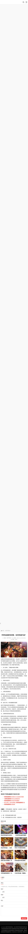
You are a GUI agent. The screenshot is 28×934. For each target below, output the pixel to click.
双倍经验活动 (6, 811)
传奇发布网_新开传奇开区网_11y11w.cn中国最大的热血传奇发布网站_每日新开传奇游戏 (6, 2)
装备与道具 (13, 811)
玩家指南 (9, 804)
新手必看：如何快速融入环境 (14, 802)
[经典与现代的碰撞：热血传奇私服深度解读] (7, 854)
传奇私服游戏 (9, 809)
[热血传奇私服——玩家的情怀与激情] (7, 842)
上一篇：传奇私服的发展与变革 (8, 815)
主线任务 (20, 809)
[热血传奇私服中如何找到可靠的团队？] (7, 829)
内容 (2, 906)
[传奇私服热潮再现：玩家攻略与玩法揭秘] (7, 867)
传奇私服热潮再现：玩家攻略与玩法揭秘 (10, 873)
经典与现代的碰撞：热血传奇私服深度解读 (11, 860)
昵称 (2, 889)
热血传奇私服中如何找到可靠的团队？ (10, 835)
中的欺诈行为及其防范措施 (14, 796)
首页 (3, 630)
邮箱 (2, 894)
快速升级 (15, 809)
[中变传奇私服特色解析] (21, 829)
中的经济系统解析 (11, 800)
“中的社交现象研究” (12, 798)
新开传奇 (20, 932)
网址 (2, 900)
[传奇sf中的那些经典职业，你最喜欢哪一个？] (21, 842)
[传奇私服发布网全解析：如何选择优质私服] (21, 854)
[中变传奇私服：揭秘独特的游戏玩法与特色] (21, 867)
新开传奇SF (7, 630)
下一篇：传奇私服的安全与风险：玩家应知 (11, 817)
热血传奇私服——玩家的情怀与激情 (9, 847)
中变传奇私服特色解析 (20, 835)
